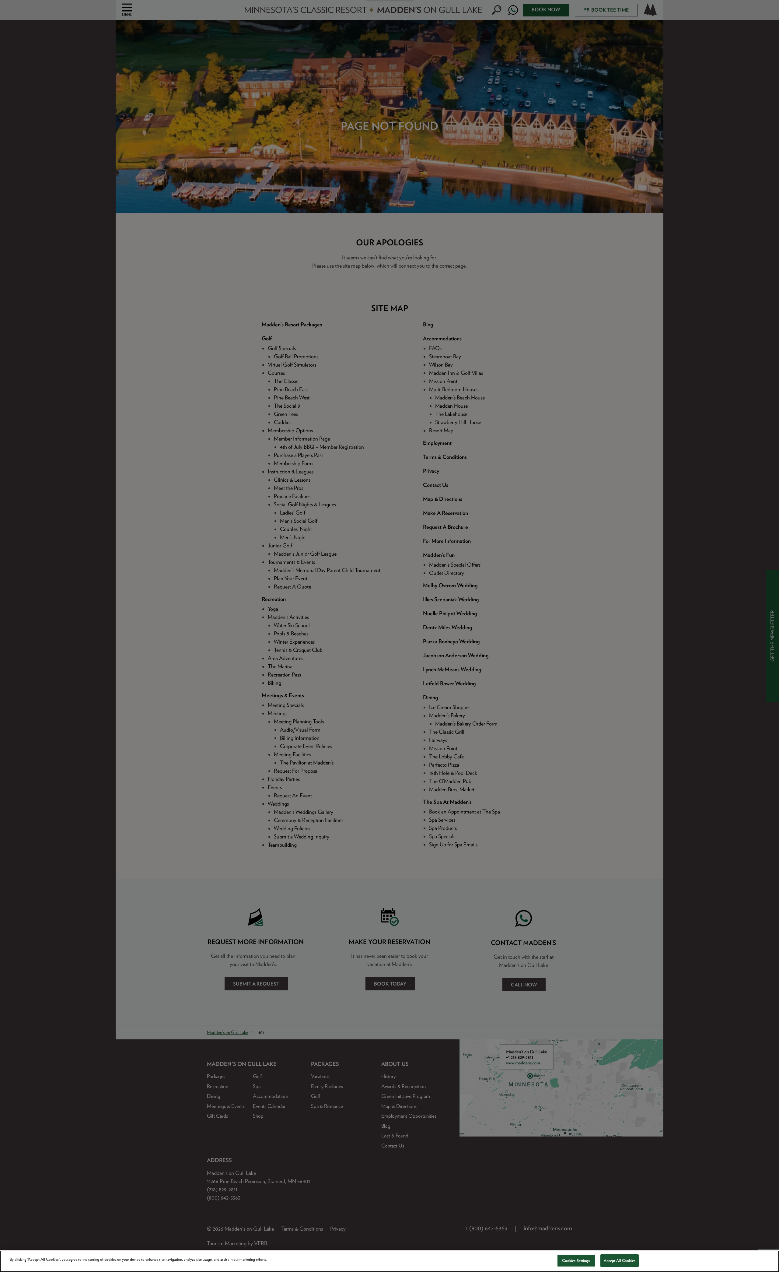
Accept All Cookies (619, 1260)
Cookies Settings (576, 1260)
